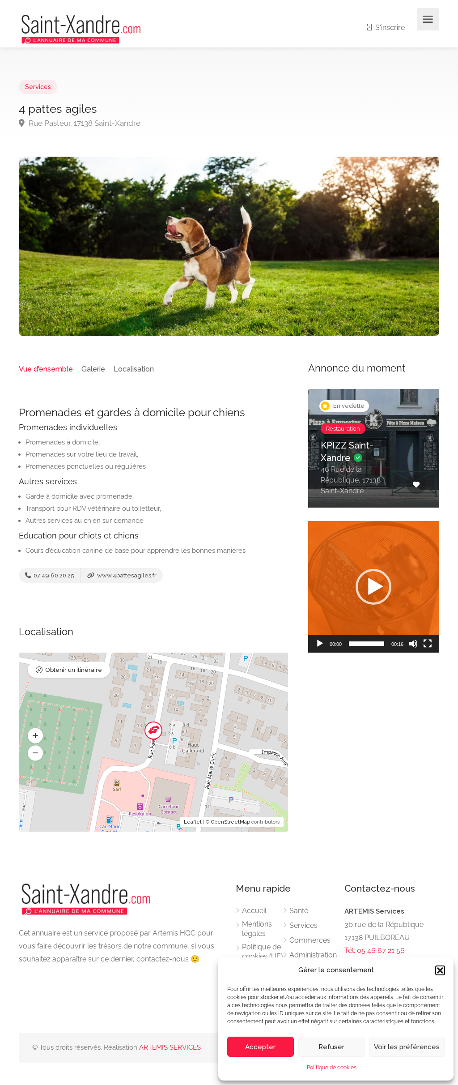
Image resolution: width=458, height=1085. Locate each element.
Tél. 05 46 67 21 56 (374, 950)
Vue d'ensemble (46, 369)
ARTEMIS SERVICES (170, 1047)
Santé (298, 910)
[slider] (366, 643)
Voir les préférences (407, 1047)
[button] (440, 970)
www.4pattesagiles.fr (126, 575)
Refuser (331, 1047)
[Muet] (413, 643)
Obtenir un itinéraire (73, 669)
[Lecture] (319, 643)
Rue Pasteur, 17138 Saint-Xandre (83, 123)
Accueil (254, 910)
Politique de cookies (331, 1067)
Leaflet (193, 822)
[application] (373, 586)
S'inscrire (389, 27)
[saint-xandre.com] (81, 28)
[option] (374, 455)
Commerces (310, 940)
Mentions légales (257, 929)
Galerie (93, 369)
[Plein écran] (427, 643)
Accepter (260, 1047)
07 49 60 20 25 (53, 575)
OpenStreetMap (230, 822)
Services (38, 86)
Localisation (134, 369)
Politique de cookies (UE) (262, 952)
